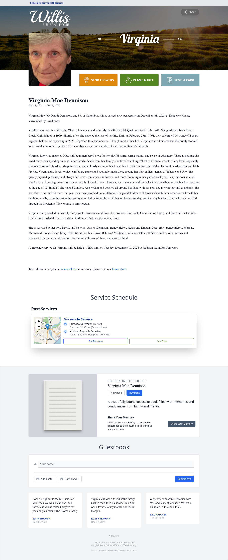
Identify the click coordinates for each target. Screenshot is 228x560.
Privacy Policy (104, 545)
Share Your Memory (182, 423)
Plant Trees (162, 341)
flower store (119, 269)
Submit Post (184, 478)
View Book (116, 392)
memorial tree (68, 269)
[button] (47, 326)
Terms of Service (123, 545)
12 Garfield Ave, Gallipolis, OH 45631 (90, 334)
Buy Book (134, 392)
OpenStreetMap (117, 550)
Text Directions (96, 341)
